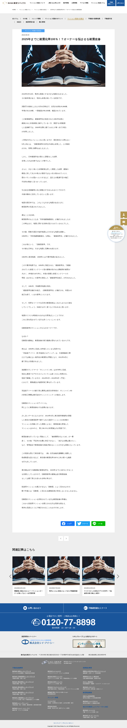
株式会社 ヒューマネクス (90, 701)
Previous (10, 576)
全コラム (15, 18)
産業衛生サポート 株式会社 (91, 676)
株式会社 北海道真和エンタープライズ (23, 676)
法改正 (19, 22)
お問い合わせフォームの (116, 232)
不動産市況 (108, 18)
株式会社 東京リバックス (55, 676)
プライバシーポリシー (67, 723)
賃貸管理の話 (30, 22)
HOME (14, 9)
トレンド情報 (36, 18)
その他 (25, 18)
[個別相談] (123, 215)
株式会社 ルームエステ (54, 671)
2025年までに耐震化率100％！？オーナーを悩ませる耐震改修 (66, 9)
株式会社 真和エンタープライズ (21, 671)
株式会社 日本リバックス (55, 682)
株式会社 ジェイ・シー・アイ (21, 708)
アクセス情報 (84, 3)
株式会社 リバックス (89, 710)
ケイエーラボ (52, 701)
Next (118, 576)
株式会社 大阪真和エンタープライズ (23, 697)
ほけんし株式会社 (88, 682)
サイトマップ (57, 723)
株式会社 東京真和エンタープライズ (23, 687)
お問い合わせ (120, 3)
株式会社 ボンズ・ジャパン (91, 715)
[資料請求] (123, 222)
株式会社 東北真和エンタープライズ (23, 682)
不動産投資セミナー (111, 3)
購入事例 (42, 22)
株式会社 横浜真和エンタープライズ (23, 692)
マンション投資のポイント (54, 18)
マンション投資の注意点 (40, 9)
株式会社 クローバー (89, 687)
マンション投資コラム (98, 3)
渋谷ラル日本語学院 (89, 696)
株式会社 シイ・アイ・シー (20, 703)
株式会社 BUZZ (52, 706)
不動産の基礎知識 (94, 18)
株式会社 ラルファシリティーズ (57, 687)
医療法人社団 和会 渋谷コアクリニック (94, 671)
